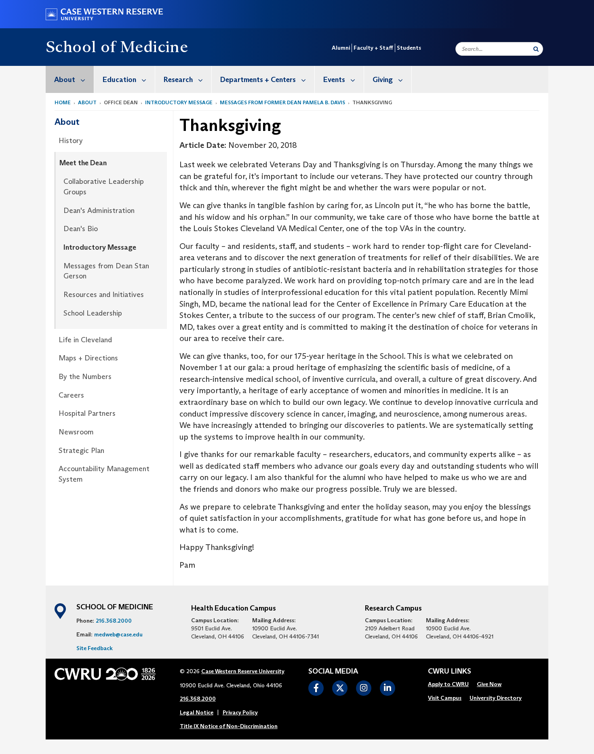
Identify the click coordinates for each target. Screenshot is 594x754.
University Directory (496, 697)
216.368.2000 (114, 620)
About (64, 79)
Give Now (489, 684)
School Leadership (92, 313)
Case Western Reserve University (242, 671)
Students (409, 47)
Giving (383, 79)
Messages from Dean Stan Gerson (106, 271)
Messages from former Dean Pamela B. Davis (282, 102)
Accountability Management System (104, 474)
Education (119, 79)
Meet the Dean (83, 162)
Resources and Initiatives (103, 294)
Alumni (341, 47)
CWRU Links (449, 672)
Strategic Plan (81, 450)
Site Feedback (94, 648)
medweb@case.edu (118, 634)
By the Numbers (85, 376)
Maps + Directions (88, 358)
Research (178, 79)
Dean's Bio (80, 228)
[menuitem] (70, 79)
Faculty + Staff (373, 47)
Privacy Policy (240, 712)
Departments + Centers (258, 79)
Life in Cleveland (85, 339)
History (71, 140)
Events (334, 79)
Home (63, 102)
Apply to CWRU (448, 684)
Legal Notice (196, 712)
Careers (71, 395)
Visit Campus (444, 697)
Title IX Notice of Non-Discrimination (229, 726)
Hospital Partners (87, 413)
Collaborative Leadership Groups (103, 186)
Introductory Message (179, 102)
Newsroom (76, 432)
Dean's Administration (99, 210)
